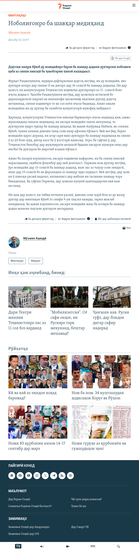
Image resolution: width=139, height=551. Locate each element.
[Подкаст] (70, 475)
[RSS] (62, 475)
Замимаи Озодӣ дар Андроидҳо (28, 527)
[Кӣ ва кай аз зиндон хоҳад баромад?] (37, 371)
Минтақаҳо (17, 15)
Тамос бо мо (78, 506)
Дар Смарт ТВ (80, 527)
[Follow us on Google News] (11, 475)
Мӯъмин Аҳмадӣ (19, 32)
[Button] (80, 48)
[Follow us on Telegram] (53, 475)
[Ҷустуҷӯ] (118, 546)
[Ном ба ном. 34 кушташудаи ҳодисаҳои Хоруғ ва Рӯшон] (101, 371)
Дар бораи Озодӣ (19, 499)
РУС (93, 546)
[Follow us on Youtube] (28, 475)
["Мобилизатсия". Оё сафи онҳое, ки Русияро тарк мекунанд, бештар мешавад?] (69, 297)
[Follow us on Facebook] (20, 475)
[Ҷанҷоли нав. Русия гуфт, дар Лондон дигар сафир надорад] (112, 297)
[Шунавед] (41, 546)
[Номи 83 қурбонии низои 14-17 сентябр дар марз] (37, 422)
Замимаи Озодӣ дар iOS (23, 534)
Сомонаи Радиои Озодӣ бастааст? (29, 506)
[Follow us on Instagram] (36, 475)
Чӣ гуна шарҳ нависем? (86, 499)
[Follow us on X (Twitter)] (45, 475)
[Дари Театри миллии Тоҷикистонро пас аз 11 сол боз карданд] (27, 297)
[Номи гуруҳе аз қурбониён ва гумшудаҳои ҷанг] (101, 422)
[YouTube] (67, 546)
